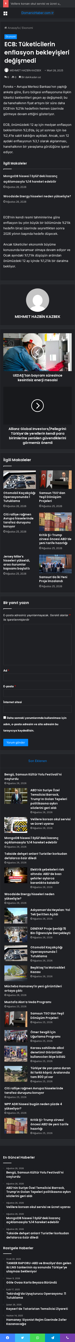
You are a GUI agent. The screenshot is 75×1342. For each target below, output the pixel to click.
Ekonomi (27, 27)
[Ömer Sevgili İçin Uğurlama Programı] (15, 1036)
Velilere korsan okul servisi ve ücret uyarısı (38, 3)
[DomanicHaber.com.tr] (37, 13)
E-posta (9, 686)
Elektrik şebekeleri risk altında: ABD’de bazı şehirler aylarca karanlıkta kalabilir (47, 876)
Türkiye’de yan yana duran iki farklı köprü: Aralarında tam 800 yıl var (50, 1072)
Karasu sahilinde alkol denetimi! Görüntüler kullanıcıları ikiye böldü (47, 1052)
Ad (6, 670)
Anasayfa (13, 27)
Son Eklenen (37, 761)
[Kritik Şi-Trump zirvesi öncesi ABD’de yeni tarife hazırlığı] (55, 521)
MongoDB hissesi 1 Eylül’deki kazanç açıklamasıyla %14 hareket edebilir (31, 840)
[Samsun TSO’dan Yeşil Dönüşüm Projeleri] (55, 479)
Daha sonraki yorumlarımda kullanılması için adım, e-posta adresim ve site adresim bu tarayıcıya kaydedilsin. (34, 724)
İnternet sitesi (12, 702)
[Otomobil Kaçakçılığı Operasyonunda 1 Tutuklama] (19, 479)
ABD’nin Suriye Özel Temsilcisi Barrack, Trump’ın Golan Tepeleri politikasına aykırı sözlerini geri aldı (48, 799)
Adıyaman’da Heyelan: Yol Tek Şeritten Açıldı (50, 912)
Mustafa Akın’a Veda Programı (27, 1002)
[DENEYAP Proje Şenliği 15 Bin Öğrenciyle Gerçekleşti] (15, 934)
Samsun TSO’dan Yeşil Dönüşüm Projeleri (52, 497)
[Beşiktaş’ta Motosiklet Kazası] (15, 973)
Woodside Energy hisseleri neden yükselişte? (37, 196)
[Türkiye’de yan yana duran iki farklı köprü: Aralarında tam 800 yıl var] (15, 1074)
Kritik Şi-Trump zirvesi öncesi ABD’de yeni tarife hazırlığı (55, 539)
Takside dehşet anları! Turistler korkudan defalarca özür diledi (35, 856)
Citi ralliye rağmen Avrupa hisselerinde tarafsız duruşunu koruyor (18, 520)
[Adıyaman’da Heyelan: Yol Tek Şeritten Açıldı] (15, 916)
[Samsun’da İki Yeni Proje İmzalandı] (55, 564)
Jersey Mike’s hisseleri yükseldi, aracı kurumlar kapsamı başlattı (16, 562)
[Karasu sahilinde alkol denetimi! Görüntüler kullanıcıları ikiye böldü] (15, 1054)
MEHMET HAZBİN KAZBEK (25, 70)
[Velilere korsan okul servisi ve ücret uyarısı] (15, 825)
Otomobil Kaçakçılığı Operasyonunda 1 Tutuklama (19, 497)
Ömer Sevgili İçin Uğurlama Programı (45, 1034)
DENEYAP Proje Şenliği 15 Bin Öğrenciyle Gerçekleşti (50, 931)
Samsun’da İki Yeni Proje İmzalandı (53, 579)
